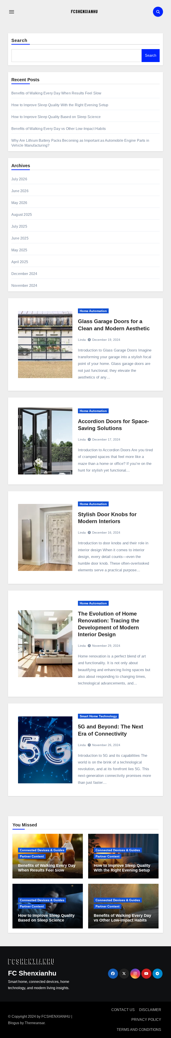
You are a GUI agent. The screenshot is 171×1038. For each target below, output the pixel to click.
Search (19, 40)
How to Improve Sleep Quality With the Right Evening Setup (59, 105)
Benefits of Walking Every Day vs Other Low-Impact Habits (58, 129)
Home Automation (93, 311)
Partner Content (32, 856)
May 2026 (19, 203)
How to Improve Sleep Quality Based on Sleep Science (56, 117)
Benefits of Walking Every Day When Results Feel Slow (56, 93)
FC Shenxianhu (32, 973)
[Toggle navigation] (11, 12)
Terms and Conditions (139, 1030)
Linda (82, 339)
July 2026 (19, 179)
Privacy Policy (146, 1019)
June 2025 (19, 238)
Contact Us (123, 1010)
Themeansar (35, 1023)
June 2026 (19, 191)
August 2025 (21, 214)
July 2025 (19, 226)
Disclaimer (150, 1010)
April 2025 (19, 262)
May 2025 (19, 250)
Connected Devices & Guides (42, 850)
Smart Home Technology (98, 716)
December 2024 (24, 274)
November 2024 (24, 285)
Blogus (13, 1023)
